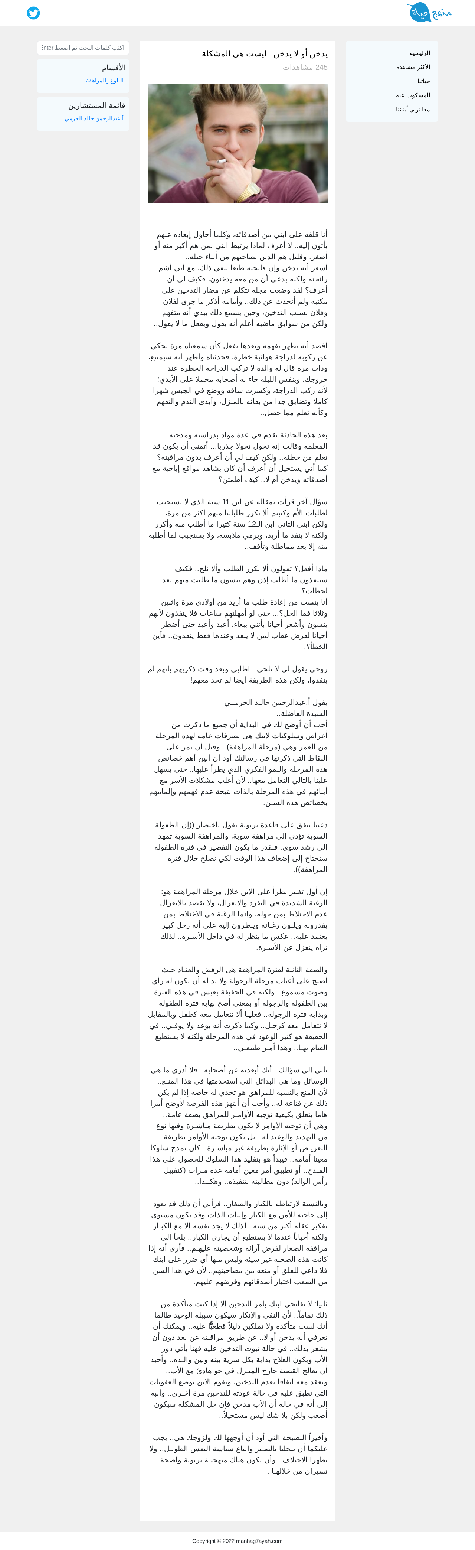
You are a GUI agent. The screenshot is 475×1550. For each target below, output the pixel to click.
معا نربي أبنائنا (413, 109)
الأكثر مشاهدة (413, 67)
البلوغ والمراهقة (105, 80)
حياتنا (423, 81)
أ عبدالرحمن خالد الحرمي (94, 118)
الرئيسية (420, 53)
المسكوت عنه (413, 95)
